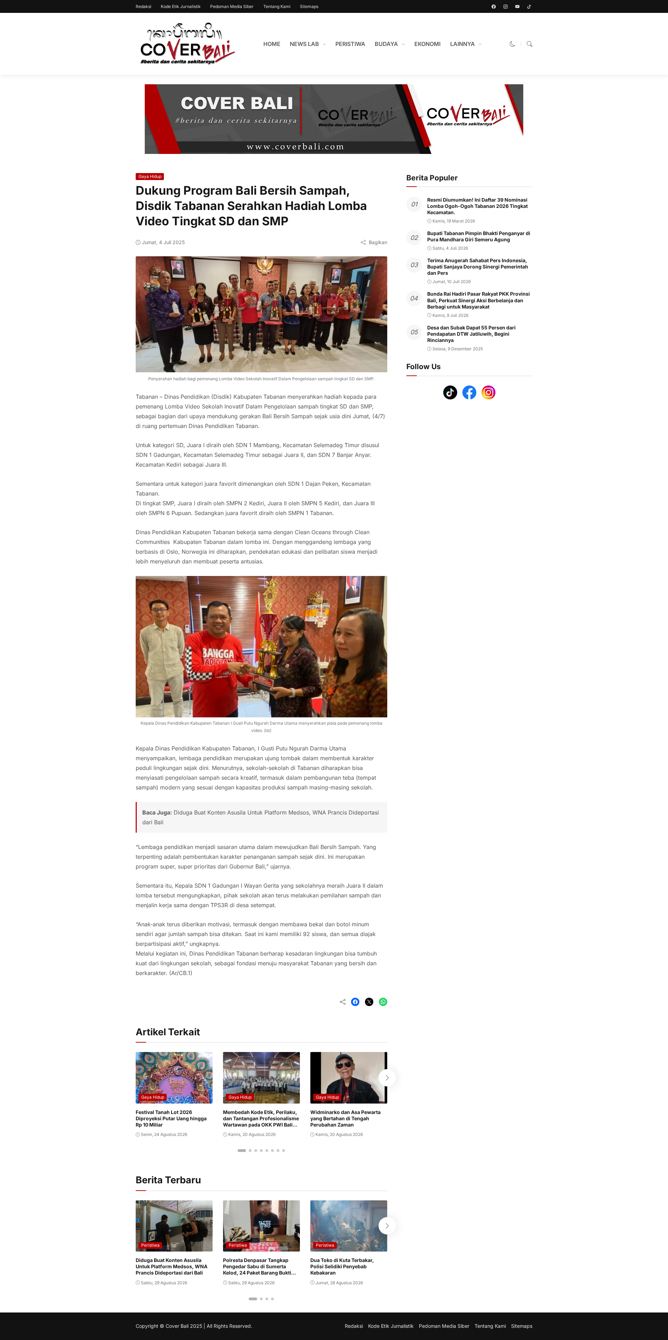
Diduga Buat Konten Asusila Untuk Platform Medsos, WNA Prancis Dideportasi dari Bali (171, 1266)
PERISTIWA (350, 43)
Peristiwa (150, 1245)
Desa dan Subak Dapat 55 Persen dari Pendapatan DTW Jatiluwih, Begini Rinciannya (471, 334)
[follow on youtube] (517, 6)
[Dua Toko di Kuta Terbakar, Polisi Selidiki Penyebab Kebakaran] (348, 1246)
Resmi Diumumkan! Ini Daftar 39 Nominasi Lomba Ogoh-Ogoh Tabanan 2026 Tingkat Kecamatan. (477, 206)
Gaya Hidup (149, 176)
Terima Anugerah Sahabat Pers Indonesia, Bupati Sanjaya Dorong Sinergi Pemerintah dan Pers (477, 266)
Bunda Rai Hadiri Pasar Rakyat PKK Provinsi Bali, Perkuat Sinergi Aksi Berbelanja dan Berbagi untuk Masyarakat (478, 300)
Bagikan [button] (378, 242)
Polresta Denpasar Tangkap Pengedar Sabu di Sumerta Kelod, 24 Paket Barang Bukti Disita (257, 1269)
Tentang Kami (277, 6)
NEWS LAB (304, 43)
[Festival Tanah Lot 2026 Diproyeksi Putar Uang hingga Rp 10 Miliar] (174, 1098)
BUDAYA (386, 43)
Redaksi (143, 6)
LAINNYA (462, 43)
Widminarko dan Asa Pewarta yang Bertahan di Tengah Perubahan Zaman (345, 1118)
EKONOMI (427, 43)
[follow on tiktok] (529, 6)
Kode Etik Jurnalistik (181, 6)
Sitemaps (309, 6)
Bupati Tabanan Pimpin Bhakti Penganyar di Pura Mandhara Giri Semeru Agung (478, 236)
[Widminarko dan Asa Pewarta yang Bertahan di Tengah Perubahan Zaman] (348, 1098)
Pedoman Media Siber (232, 6)
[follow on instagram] (505, 6)
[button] (512, 43)
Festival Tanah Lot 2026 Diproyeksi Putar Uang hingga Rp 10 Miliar (171, 1118)
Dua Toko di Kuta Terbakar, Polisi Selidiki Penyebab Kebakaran (342, 1266)
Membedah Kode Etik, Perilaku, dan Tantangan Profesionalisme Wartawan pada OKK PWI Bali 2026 (261, 1121)
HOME (271, 43)
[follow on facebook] (494, 6)
